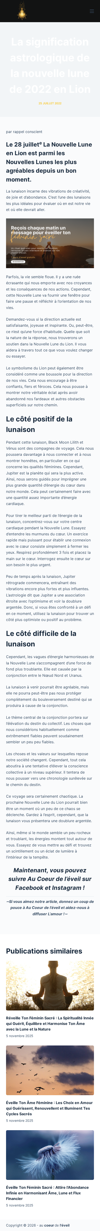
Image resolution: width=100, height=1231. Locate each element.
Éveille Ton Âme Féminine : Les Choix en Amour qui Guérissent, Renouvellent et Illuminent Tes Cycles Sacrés (49, 1108)
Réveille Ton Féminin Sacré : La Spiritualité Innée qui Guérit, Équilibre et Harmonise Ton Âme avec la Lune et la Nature (50, 1023)
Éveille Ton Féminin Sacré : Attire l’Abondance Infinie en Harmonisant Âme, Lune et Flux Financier (47, 1193)
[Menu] (92, 11)
